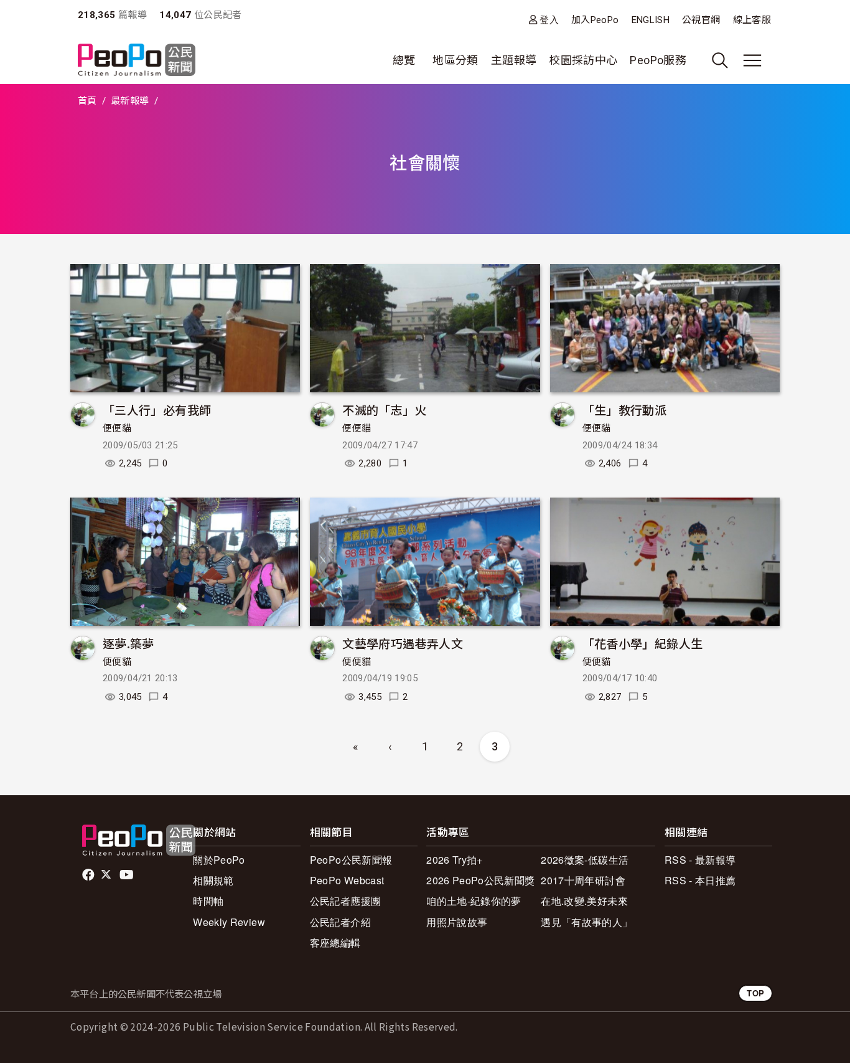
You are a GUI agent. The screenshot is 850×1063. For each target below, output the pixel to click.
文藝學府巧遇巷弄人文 (402, 643)
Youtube (127, 875)
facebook (89, 875)
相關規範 (213, 880)
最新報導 (130, 100)
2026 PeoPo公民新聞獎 (480, 880)
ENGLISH (651, 20)
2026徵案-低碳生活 (584, 860)
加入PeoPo (595, 20)
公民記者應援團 (345, 901)
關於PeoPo (219, 860)
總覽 (404, 60)
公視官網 (701, 20)
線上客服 (752, 20)
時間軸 (208, 901)
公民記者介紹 (340, 922)
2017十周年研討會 (583, 880)
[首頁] (136, 60)
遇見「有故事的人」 (586, 922)
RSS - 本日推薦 (700, 880)
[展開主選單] (752, 60)
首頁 (87, 100)
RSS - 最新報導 (700, 860)
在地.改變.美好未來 (584, 901)
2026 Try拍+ (454, 860)
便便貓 (117, 428)
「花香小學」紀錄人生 (642, 643)
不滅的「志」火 (384, 409)
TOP (755, 993)
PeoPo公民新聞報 (351, 860)
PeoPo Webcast (347, 880)
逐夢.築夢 (128, 643)
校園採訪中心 (583, 60)
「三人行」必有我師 (157, 409)
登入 (549, 19)
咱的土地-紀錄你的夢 (473, 901)
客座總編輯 (335, 942)
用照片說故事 (456, 922)
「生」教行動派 (624, 409)
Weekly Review (229, 922)
